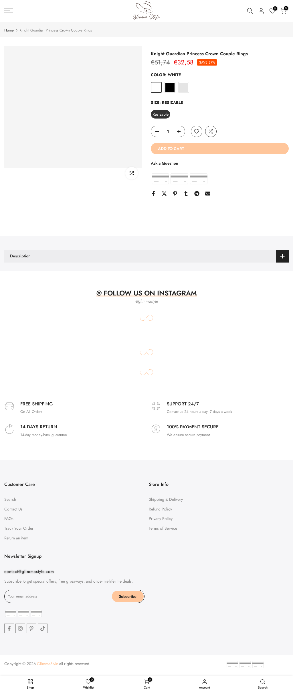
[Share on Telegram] (196, 193)
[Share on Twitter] (164, 193)
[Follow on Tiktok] (42, 628)
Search (10, 499)
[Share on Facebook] (153, 193)
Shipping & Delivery (166, 499)
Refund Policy (160, 509)
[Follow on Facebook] (9, 628)
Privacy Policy (161, 518)
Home (9, 30)
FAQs (8, 518)
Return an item (16, 538)
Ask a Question (164, 163)
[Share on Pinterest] (175, 193)
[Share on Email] (207, 193)
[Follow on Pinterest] (31, 628)
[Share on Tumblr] (186, 193)
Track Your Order (18, 528)
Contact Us (13, 509)
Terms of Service (163, 528)
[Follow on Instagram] (20, 628)
